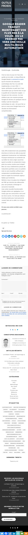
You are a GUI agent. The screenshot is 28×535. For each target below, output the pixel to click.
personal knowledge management (12, 441)
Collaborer (22, 409)
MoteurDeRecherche (11, 436)
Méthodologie (14, 384)
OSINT (20, 436)
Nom (3, 293)
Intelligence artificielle (14, 425)
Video (23, 452)
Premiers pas (14, 390)
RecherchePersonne (9, 445)
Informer (14, 423)
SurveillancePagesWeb (11, 450)
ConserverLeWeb (8, 411)
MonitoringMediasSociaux (14, 434)
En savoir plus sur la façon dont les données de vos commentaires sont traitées (14, 314)
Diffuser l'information (9, 416)
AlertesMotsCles (7, 407)
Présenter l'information (16, 443)
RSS (18, 447)
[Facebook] (6, 235)
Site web (20, 293)
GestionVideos (6, 420)
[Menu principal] (25, 4)
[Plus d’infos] (22, 4)
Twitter (5, 452)
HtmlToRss (7, 423)
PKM (24, 441)
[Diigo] (12, 235)
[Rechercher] (19, 4)
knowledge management (9, 429)
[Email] (18, 235)
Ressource (14, 394)
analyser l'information (20, 407)
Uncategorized (14, 398)
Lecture (19, 429)
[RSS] (15, 330)
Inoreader (21, 423)
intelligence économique (14, 427)
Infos (14, 382)
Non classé (14, 386)
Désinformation (21, 416)
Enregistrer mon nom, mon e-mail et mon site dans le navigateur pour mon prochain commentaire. (13, 302)
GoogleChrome (22, 420)
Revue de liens (14, 396)
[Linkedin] (9, 235)
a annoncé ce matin (17, 79)
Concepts (14, 380)
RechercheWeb (20, 445)
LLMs (24, 429)
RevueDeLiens (12, 447)
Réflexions (14, 392)
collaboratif (13, 409)
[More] (24, 235)
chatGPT (5, 409)
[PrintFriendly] (21, 235)
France (20, 418)
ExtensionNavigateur (11, 418)
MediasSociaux (10, 432)
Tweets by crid (14, 461)
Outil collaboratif (10, 438)
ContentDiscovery (19, 411)
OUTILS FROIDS (6, 4)
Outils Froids (20, 438)
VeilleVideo (17, 452)
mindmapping (19, 432)
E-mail (12, 293)
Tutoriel (21, 450)
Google (14, 420)
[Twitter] (3, 235)
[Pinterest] (15, 235)
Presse (7, 443)
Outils (14, 388)
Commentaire (5, 279)
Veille (10, 452)
